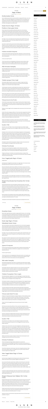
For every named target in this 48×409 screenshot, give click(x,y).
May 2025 (35, 45)
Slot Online (16, 10)
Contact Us (22, 7)
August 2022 (35, 106)
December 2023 (36, 76)
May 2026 (35, 23)
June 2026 (35, 21)
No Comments (19, 14)
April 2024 (35, 69)
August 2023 (35, 84)
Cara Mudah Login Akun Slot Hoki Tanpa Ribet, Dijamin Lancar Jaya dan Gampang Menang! (39, 123)
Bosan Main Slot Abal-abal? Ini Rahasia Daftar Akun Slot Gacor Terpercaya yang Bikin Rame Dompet (39, 136)
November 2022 (36, 100)
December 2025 (36, 32)
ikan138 (35, 144)
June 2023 (35, 87)
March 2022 (35, 113)
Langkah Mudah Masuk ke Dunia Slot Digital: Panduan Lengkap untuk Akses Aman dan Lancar (40, 133)
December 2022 (36, 98)
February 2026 (36, 29)
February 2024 (36, 73)
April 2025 (35, 47)
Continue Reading (27, 202)
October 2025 (36, 36)
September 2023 (36, 82)
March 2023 (35, 93)
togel (34, 142)
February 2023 (36, 95)
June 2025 (35, 43)
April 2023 (35, 91)
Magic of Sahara (16, 12)
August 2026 (35, 18)
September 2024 (36, 60)
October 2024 (36, 58)
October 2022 (36, 102)
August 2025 (35, 40)
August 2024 (35, 62)
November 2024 (36, 56)
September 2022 (36, 104)
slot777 (35, 149)
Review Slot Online (11, 7)
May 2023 (35, 89)
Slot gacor (35, 151)
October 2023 (36, 80)
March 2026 (35, 27)
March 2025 (35, 49)
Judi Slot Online (17, 7)
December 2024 (36, 54)
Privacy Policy (12, 401)
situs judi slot (35, 146)
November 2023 (36, 78)
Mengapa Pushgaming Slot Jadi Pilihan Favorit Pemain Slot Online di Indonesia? (39, 126)
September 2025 (36, 38)
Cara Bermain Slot (4, 7)
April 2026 (35, 25)
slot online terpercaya (37, 141)
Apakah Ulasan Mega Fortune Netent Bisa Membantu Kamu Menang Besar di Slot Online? (39, 129)
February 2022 (36, 115)
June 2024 (35, 65)
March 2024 (35, 71)
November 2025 (36, 34)
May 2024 (35, 67)
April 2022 (35, 111)
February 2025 (36, 51)
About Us (26, 7)
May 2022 (35, 109)
